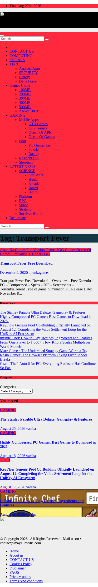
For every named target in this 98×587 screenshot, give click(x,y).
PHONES (17, 60)
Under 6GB (41, 254)
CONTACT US (22, 51)
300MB (25, 98)
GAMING (17, 115)
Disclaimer (18, 568)
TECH (15, 64)
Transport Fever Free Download (26, 263)
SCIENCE (27, 171)
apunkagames (39, 273)
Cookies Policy (21, 564)
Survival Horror (31, 213)
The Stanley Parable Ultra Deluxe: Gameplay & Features (43, 312)
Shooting (26, 162)
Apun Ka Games (13, 250)
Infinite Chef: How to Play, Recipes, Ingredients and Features (46, 338)
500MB (25, 107)
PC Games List (40, 145)
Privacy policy (20, 577)
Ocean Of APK (40, 132)
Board (33, 188)
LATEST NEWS (22, 167)
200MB (25, 94)
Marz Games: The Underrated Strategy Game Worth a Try (43, 351)
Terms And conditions (26, 581)
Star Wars (36, 175)
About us (16, 555)
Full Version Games (41, 250)
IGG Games (38, 128)
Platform (25, 196)
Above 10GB (29, 111)
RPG (23, 201)
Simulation (20, 254)
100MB (25, 90)
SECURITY (28, 73)
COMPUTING (21, 56)
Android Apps (29, 68)
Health (34, 179)
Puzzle (34, 149)
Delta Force (28, 81)
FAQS (14, 572)
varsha (31, 428)
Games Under (20, 85)
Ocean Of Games (42, 137)
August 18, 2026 (13, 456)
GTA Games (38, 124)
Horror (34, 192)
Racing (34, 154)
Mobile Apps (29, 120)
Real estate (18, 218)
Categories (8, 387)
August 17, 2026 (13, 487)
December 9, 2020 (14, 273)
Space (23, 205)
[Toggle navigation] (2, 35)
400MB (25, 103)
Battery (24, 77)
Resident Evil (29, 158)
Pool (22, 141)
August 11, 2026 (13, 514)
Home (14, 551)
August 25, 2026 (13, 428)
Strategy (25, 209)
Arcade (34, 184)
